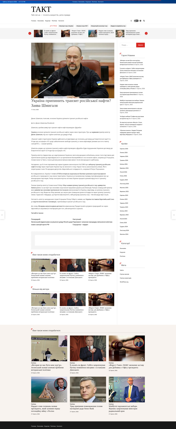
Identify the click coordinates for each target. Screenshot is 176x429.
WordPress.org (124, 282)
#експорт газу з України (66, 26)
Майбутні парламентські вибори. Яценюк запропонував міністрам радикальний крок (133, 33)
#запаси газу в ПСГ (82, 26)
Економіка (81, 1)
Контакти (100, 1)
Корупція (88, 1)
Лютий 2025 (123, 218)
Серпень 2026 (124, 148)
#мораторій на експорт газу (99, 26)
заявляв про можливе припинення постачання (51, 190)
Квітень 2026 (124, 164)
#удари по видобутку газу (118, 26)
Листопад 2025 (124, 183)
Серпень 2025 (124, 195)
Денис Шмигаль (37, 135)
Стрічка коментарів (125, 278)
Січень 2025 (123, 222)
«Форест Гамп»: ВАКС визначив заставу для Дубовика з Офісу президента (51, 33)
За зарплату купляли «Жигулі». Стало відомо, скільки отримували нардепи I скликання (131, 124)
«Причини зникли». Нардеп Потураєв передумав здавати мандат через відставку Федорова (131, 132)
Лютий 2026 (123, 172)
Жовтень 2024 (124, 234)
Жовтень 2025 (124, 187)
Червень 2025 (124, 203)
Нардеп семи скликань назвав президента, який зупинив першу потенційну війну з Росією (79, 34)
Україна (34, 132)
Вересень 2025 (124, 191)
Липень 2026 (124, 152)
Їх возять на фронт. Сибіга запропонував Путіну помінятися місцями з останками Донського (71, 275)
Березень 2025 (124, 215)
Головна (75, 1)
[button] (29, 33)
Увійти (122, 270)
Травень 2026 (124, 160)
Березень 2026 (124, 168)
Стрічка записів (124, 274)
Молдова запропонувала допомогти (51, 206)
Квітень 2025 (124, 211)
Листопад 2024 (124, 230)
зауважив (95, 132)
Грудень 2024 (124, 226)
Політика (94, 1)
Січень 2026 (123, 176)
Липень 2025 (124, 199)
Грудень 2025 (124, 180)
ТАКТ (41, 9)
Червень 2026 (124, 156)
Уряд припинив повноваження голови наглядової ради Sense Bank (105, 33)
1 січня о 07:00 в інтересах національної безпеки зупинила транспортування (78, 174)
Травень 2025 (124, 207)
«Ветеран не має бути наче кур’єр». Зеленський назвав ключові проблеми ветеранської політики (43, 275)
